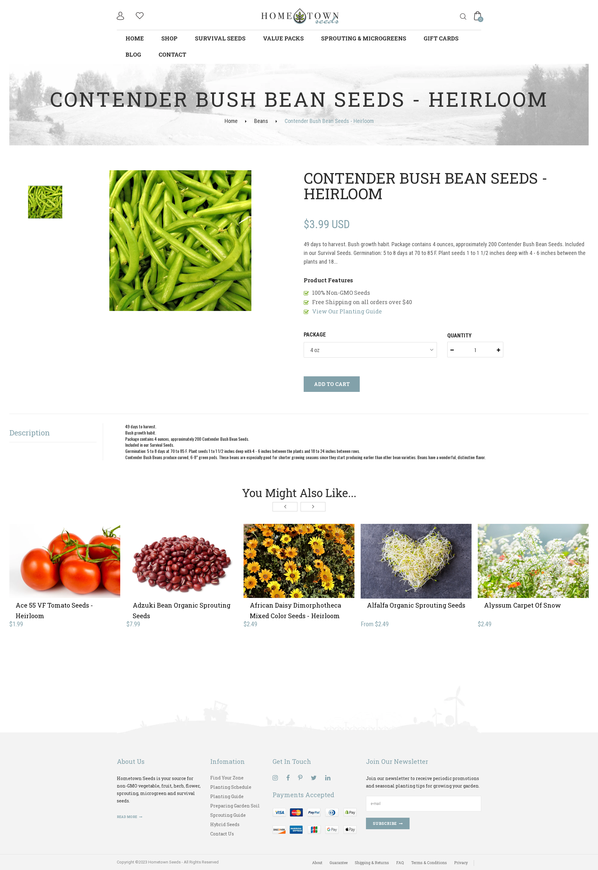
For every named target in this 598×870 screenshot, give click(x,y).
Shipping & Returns (372, 862)
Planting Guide (227, 796)
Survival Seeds (220, 38)
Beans (261, 121)
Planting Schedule (230, 787)
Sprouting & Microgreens (363, 38)
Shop (169, 38)
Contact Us (222, 834)
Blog (133, 54)
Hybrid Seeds (225, 824)
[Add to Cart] (42, 570)
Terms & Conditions (429, 862)
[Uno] (300, 15)
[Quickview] (87, 570)
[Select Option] (393, 570)
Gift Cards (441, 38)
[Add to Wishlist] (65, 570)
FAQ (400, 862)
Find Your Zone (227, 778)
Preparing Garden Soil (235, 806)
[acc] (121, 16)
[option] (180, 241)
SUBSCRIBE (384, 823)
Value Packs (283, 38)
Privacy (461, 862)
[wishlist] (140, 15)
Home (135, 38)
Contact (172, 54)
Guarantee (339, 862)
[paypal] (315, 820)
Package (315, 334)
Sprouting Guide (228, 815)
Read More (127, 817)
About (317, 862)
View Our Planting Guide (347, 311)
